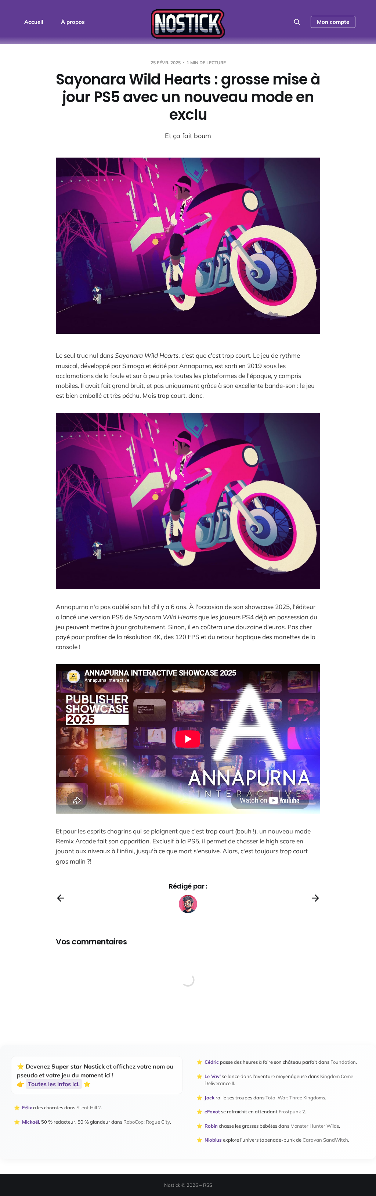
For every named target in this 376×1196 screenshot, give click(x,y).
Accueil (33, 21)
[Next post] (315, 898)
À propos (73, 21)
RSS (207, 1185)
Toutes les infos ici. (54, 1084)
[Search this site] (297, 22)
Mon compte (333, 21)
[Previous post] (60, 898)
